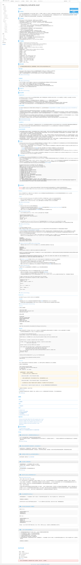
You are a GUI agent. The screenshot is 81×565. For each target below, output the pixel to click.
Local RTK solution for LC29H (24, 428)
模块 (31, 1)
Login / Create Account (33, 564)
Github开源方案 (31, 456)
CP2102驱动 (21, 413)
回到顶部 (4, 44)
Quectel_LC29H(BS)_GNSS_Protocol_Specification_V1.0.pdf (29, 229)
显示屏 (27, 1)
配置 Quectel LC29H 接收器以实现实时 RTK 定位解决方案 (29, 429)
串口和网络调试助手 (23, 412)
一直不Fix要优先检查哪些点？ (26, 529)
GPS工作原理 (57, 107)
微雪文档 (65, 1)
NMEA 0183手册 (47, 162)
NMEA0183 (21, 424)
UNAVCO (40, 207)
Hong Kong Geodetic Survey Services (55, 207)
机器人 (35, 1)
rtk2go (23, 149)
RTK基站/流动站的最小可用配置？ (27, 506)
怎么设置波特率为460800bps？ (26, 494)
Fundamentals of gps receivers (65, 107)
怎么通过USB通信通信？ (25, 461)
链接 (50, 263)
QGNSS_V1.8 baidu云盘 (23, 411)
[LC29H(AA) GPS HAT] (74, 10)
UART (71, 13)
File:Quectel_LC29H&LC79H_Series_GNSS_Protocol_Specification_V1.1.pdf (31, 420)
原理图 (21, 401)
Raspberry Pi (17, 1)
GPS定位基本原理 (51, 107)
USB (76, 13)
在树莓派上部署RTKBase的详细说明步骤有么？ (29, 454)
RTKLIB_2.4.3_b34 (24, 259)
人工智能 (22, 1)
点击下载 (37, 209)
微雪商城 (12, 1)
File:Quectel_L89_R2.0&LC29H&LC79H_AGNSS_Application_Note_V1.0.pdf (31, 419)
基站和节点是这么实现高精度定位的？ (27, 474)
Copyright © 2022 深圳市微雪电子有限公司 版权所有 (43, 564)
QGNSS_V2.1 (22, 410)
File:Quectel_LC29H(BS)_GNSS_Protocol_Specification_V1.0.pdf (29, 423)
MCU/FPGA (40, 1)
